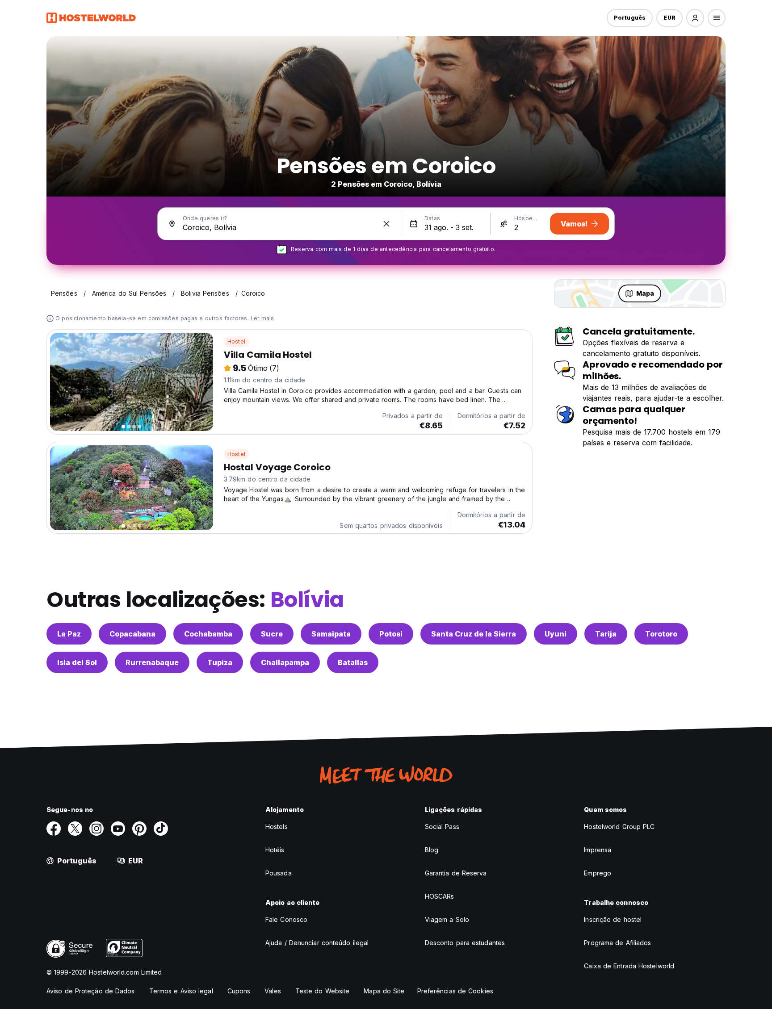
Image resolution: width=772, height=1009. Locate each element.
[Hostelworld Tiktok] (161, 828)
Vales (272, 991)
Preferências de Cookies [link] (455, 991)
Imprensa (597, 850)
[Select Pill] (695, 18)
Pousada (278, 873)
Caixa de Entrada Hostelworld (629, 966)
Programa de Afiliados (617, 942)
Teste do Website (322, 991)
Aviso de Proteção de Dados (90, 991)
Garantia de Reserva (456, 873)
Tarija (606, 633)
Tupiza (219, 662)
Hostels (276, 826)
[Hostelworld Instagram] (96, 828)
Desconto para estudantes (465, 942)
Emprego (597, 873)
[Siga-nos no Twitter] (75, 828)
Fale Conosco (286, 919)
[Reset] (386, 223)
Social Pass (442, 826)
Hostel (236, 341)
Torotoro (661, 633)
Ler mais (262, 318)
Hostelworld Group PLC (619, 826)
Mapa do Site (384, 991)
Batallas (353, 662)
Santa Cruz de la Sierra (473, 633)
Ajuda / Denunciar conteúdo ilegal (317, 942)
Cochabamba (208, 633)
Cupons (239, 991)
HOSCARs (439, 896)
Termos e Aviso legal (181, 991)
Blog (431, 850)
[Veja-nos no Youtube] (118, 828)
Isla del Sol (77, 662)
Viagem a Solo (447, 919)
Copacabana (132, 633)
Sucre (272, 633)
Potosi (391, 633)
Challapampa (285, 662)
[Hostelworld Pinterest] (139, 828)
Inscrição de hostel (613, 919)
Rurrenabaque (152, 662)
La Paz (69, 633)
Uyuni (555, 633)
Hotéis (275, 850)
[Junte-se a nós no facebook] (53, 828)
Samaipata (331, 633)
